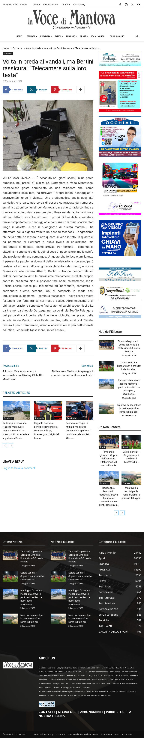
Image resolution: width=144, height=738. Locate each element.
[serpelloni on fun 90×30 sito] (120, 299)
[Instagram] (126, 4)
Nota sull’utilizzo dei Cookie (83, 734)
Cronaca (31, 36)
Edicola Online (117, 36)
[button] (136, 36)
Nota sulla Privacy (43, 734)
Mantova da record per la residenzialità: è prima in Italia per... (129, 408)
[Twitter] (132, 4)
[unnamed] (120, 317)
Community (79, 4)
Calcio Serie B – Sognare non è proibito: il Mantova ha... (129, 366)
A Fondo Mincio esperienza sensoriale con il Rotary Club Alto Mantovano (23, 375)
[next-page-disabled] (11, 445)
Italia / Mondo (97, 36)
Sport (83, 36)
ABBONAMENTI (91, 712)
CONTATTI (47, 712)
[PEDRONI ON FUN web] (120, 65)
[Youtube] (138, 4)
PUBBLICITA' (115, 712)
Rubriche (70, 36)
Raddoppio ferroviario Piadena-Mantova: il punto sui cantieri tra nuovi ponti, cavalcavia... (129, 387)
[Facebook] (120, 4)
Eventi (58, 36)
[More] (80, 89)
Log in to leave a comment (19, 468)
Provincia (45, 36)
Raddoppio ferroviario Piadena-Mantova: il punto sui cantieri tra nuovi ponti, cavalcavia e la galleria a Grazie (16, 430)
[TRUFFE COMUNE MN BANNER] (120, 110)
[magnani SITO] (120, 214)
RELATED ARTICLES (16, 393)
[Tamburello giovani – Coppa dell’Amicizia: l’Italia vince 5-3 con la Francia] (106, 345)
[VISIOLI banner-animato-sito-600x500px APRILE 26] (120, 254)
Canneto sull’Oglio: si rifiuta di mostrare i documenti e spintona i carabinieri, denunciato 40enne (78, 430)
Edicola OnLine (50, 4)
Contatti (66, 4)
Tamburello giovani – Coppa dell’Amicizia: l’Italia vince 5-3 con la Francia (109, 458)
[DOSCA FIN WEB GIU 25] (120, 156)
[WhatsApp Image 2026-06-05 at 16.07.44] (120, 196)
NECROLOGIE (67, 712)
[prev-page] (5, 445)
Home (37, 4)
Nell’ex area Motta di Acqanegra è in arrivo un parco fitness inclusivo (72, 373)
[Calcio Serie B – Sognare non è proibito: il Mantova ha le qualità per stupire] (106, 366)
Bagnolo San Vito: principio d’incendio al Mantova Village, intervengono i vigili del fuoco (46, 430)
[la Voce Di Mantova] (72, 19)
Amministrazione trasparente (116, 734)
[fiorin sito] (120, 280)
